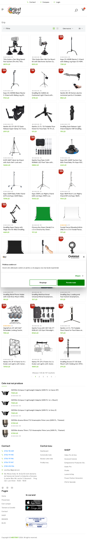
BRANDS (5, 519)
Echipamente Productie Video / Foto (74, 463)
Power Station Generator (73, 478)
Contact (32, 2)
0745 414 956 (9, 466)
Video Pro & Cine (70, 455)
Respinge (43, 282)
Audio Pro (68, 467)
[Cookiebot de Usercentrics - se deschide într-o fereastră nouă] (70, 256)
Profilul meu (44, 463)
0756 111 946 (9, 459)
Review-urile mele (46, 459)
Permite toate (71, 282)
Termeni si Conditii (8, 508)
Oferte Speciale (70, 482)
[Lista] (57, 28)
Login (58, 2)
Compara (45, 2)
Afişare (78, 276)
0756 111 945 (9, 455)
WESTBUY (15, 537)
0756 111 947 (9, 462)
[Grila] (54, 28)
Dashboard (44, 451)
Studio (66, 470)
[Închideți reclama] (84, 257)
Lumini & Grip (69, 474)
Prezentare (6, 500)
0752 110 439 (9, 451)
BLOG (4, 523)
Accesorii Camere (70, 459)
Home (4, 496)
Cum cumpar (6, 504)
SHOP (4, 515)
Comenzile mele (46, 455)
